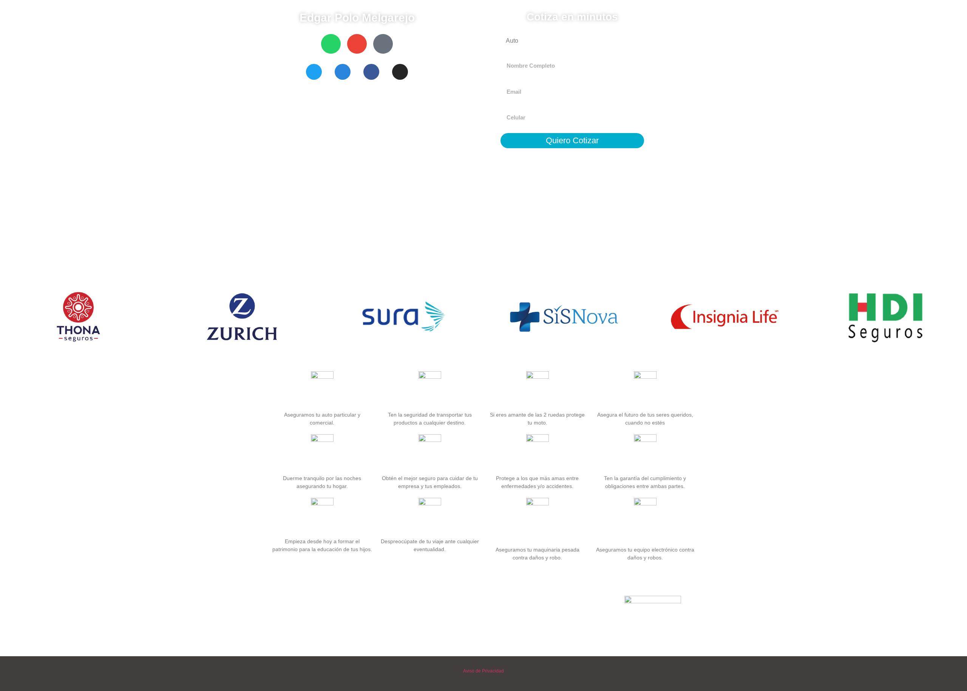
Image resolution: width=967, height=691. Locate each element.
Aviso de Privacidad (483, 671)
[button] (7, 319)
